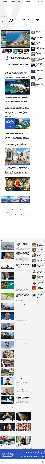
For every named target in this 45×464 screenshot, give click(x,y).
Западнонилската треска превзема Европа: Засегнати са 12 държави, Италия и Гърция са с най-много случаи (23, 295)
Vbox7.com (25, 451)
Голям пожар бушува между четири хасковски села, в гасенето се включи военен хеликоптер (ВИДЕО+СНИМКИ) (40, 288)
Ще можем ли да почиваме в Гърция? (5, 202)
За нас (21, 456)
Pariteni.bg (43, 452)
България (18, 1)
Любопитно (28, 1)
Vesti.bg (6, 1)
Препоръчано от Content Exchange (26, 448)
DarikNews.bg (33, 451)
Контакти (43, 457)
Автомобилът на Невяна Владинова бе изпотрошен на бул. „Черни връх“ (23, 351)
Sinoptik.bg (35, 452)
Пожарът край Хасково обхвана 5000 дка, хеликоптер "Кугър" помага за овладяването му (39, 33)
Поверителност (35, 456)
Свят (23, 1)
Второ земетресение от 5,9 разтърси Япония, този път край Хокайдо (23, 324)
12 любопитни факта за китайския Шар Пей (39, 59)
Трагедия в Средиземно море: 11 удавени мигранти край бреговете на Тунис (22, 244)
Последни (13, 1)
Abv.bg (21, 451)
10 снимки (9, 126)
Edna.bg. (26, 77)
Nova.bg (37, 451)
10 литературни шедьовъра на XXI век (7, 445)
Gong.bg (29, 451)
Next (29, 52)
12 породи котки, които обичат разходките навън (40, 244)
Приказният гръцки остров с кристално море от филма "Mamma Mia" (10, 122)
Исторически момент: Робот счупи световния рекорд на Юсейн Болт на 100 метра (39, 71)
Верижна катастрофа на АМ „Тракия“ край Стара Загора (21, 333)
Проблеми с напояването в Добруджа (39, 254)
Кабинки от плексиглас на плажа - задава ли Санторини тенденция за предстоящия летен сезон (15, 200)
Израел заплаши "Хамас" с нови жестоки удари (22, 273)
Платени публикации (41, 456)
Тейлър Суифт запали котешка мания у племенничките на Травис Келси (40, 271)
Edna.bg (38, 453)
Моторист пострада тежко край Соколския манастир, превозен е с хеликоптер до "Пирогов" (22, 342)
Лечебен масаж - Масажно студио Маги (22, 265)
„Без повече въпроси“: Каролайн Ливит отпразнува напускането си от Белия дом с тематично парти (22, 253)
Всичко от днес (16, 406)
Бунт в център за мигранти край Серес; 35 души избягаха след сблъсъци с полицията (22, 398)
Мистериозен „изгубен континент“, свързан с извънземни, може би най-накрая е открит (23, 282)
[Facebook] (44, 458)
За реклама (24, 456)
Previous (1, 52)
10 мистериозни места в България (23, 420)
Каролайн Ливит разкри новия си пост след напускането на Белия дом (39, 84)
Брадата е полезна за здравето (6, 420)
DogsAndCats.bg (42, 451)
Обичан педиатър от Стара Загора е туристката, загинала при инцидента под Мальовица (40, 296)
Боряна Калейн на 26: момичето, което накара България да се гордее (40, 265)
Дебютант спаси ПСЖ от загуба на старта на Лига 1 (40, 282)
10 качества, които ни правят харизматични (22, 445)
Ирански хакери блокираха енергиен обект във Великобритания (39, 43)
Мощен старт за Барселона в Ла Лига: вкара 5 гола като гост (40, 277)
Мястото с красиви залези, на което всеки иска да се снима (25, 201)
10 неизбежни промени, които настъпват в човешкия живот (22, 432)
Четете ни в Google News (8, 455)
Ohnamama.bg (30, 452)
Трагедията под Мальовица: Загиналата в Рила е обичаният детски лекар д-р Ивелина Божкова (23, 369)
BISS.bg (26, 452)
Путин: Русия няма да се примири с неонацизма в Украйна (23, 389)
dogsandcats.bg (37, 60)
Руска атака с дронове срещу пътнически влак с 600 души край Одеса (22, 304)
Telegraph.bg (43, 453)
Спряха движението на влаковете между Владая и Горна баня (22, 360)
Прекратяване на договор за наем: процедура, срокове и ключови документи (39, 53)
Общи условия (29, 456)
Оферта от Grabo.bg (18, 266)
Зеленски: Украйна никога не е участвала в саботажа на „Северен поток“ (39, 48)
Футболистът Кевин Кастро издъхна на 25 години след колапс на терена (39, 38)
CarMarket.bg (21, 452)
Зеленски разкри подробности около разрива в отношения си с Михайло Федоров (23, 379)
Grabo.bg (39, 452)
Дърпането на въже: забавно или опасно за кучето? (40, 249)
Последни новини (7, 241)
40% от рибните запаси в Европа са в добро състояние (40, 259)
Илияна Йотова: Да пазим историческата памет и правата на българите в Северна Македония (39, 78)
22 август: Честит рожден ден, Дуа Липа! (7, 432)
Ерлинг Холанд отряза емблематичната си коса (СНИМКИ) (23, 313)
